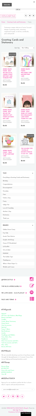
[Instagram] (17, 396)
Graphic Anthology (8, 240)
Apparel (3, 313)
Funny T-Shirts (5, 329)
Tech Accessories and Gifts (9, 343)
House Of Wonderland (9, 243)
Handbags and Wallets (8, 335)
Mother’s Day (7, 211)
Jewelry (3, 333)
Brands (5, 225)
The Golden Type (8, 257)
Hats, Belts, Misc (6, 337)
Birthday (5, 181)
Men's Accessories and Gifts (9, 341)
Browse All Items (6, 346)
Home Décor (5, 323)
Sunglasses (4, 339)
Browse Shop (5, 366)
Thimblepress (7, 260)
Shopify (26, 408)
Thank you (6, 218)
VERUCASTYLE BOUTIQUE (15, 408)
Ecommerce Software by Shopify (18, 412)
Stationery (6, 215)
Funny (4, 201)
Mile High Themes (18, 410)
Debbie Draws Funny (9, 229)
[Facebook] (8, 396)
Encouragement (7, 187)
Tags (4, 173)
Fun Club (5, 233)
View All (3, 374)
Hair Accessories (6, 325)
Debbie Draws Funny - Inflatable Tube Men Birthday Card (26, 73)
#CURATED (5, 368)
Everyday (5, 191)
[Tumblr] (22, 396)
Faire (4, 194)
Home (3, 22)
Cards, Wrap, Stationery (8, 321)
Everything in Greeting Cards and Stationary (16, 177)
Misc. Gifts (4, 345)
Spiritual (3, 327)
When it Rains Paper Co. (10, 263)
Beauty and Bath (6, 317)
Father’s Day (7, 198)
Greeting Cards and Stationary (16, 22)
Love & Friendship (8, 208)
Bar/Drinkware (5, 331)
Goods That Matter (9, 236)
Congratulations (7, 184)
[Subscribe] (32, 389)
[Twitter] (4, 396)
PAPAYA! (5, 253)
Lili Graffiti (6, 246)
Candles (3, 319)
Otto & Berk (6, 250)
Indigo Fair (6, 204)
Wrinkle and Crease (8, 267)
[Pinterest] (13, 396)
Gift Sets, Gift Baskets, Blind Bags (11, 315)
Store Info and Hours (7, 370)
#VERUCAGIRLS (6, 372)
